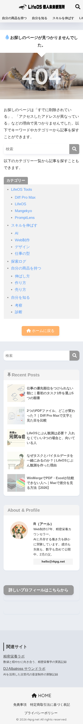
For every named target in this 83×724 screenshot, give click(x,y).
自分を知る (39, 18)
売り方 (20, 290)
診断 (18, 312)
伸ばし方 (22, 276)
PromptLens (25, 218)
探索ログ (18, 261)
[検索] (74, 149)
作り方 (20, 283)
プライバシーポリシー (41, 713)
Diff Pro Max (25, 197)
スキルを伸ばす (63, 18)
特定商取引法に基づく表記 (50, 704)
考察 (18, 305)
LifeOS (20, 204)
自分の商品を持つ (14, 18)
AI (16, 233)
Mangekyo (23, 211)
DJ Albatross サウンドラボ (24, 669)
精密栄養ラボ (14, 656)
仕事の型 (22, 253)
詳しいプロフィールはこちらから (38, 590)
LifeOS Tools (21, 189)
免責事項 (20, 704)
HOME (44, 695)
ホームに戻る (42, 331)
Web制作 (22, 240)
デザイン (22, 247)
